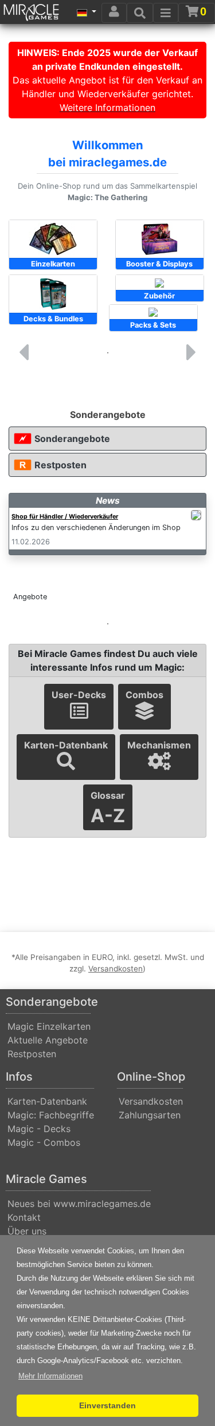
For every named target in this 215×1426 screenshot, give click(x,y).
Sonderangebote (72, 438)
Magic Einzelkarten (49, 1026)
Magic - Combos (43, 1142)
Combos (144, 694)
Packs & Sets (153, 325)
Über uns (26, 1231)
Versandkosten (151, 1101)
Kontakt (24, 1217)
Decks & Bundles (53, 318)
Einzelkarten (53, 264)
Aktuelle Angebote (47, 1040)
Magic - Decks (39, 1128)
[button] (50, 1376)
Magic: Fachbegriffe (50, 1115)
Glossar (108, 808)
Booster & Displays (159, 264)
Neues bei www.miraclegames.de (79, 1203)
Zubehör (159, 296)
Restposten (60, 465)
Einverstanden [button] (107, 1405)
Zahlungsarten (150, 1115)
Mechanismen (159, 745)
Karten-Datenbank (66, 745)
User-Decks (79, 694)
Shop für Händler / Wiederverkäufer (64, 516)
